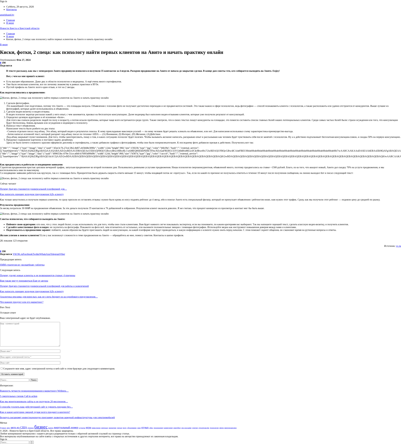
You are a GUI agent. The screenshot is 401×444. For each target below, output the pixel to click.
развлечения (168, 428)
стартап (195, 428)
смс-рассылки (186, 428)
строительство (203, 428)
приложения (158, 428)
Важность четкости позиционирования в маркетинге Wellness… (34, 390)
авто (8, 428)
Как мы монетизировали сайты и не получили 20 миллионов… (34, 401)
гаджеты (82, 428)
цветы (221, 428)
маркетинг (113, 428)
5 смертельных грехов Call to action (18, 396)
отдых (145, 427)
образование (132, 428)
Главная (10, 20)
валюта (50, 428)
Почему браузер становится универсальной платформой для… (33, 189)
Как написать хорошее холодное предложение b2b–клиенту (32, 194)
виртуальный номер (66, 427)
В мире (10, 23)
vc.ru (398, 246)
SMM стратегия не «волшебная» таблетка (22, 264)
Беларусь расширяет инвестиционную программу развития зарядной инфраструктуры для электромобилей (57, 417)
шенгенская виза (230, 428)
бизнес (41, 426)
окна (139, 428)
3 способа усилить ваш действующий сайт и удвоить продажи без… (36, 406)
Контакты (11, 9)
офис (151, 428)
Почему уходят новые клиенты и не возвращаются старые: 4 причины (37, 275)
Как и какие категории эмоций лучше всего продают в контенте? (35, 412)
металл (119, 428)
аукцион (31, 428)
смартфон (177, 428)
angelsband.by (7, 14)
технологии (214, 428)
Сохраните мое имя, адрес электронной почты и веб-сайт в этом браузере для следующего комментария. (59, 368)
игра (88, 427)
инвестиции (96, 428)
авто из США (19, 427)
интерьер (104, 428)
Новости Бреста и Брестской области (19, 28)
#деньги (3, 428)
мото (125, 428)
